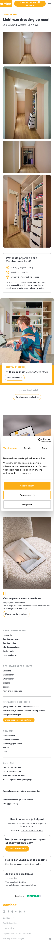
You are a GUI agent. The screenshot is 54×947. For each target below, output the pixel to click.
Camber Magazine (11, 639)
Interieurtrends (10, 655)
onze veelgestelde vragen (32, 830)
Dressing (7, 671)
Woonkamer (8, 679)
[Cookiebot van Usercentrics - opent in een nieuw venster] (38, 440)
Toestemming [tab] (10, 448)
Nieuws (6, 748)
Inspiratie (7, 635)
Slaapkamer (8, 675)
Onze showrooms (11, 740)
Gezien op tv (8, 651)
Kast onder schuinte (12, 691)
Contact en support (12, 767)
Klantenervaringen (11, 647)
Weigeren (27, 504)
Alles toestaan (27, 485)
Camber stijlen (9, 643)
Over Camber (9, 735)
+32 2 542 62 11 (11, 878)
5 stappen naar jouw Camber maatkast (21, 706)
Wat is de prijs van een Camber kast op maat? (24, 710)
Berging (6, 683)
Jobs (5, 752)
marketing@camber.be (31, 864)
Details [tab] (27, 448)
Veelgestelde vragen (12, 714)
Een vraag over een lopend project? (19, 779)
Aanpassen (25, 495)
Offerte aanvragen (12, 771)
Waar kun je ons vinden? (14, 775)
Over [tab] (44, 448)
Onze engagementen (12, 744)
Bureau (6, 687)
